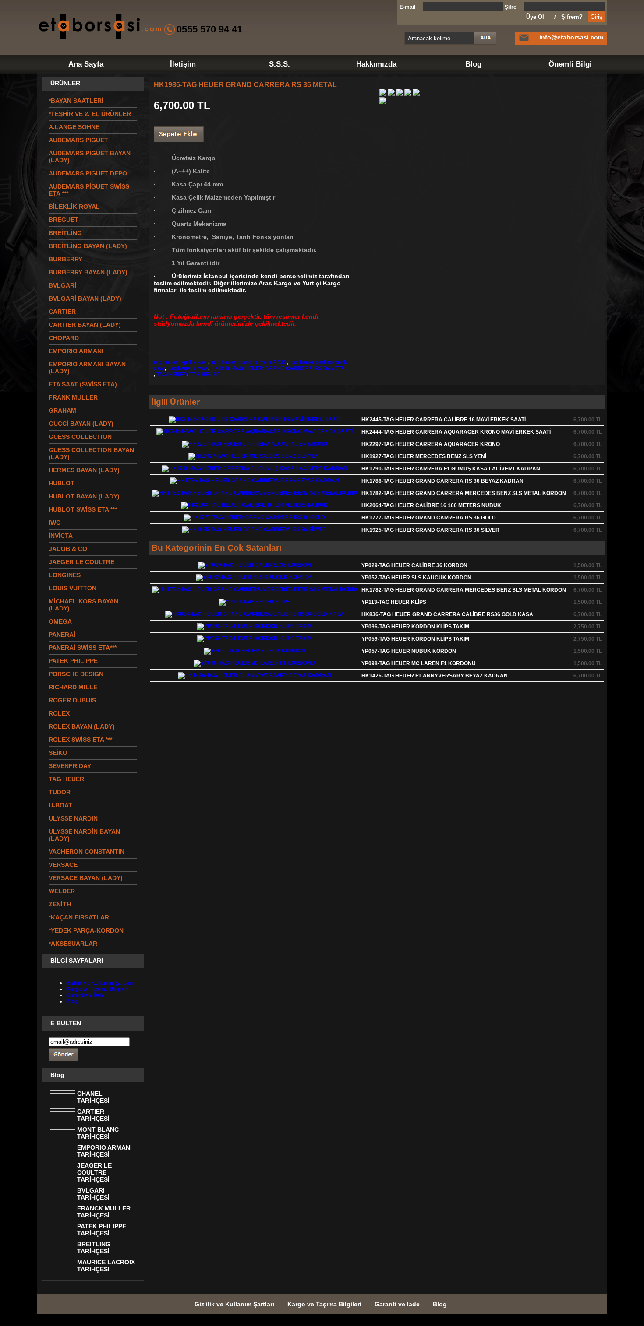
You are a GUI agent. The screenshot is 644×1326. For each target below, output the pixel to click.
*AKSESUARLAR (73, 943)
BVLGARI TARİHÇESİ (93, 1194)
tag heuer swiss (187, 368)
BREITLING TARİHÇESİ (93, 1248)
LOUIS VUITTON (72, 588)
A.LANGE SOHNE (74, 126)
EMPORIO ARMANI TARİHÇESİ (104, 1151)
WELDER (62, 891)
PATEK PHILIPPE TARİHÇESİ (101, 1230)
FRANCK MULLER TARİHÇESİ (104, 1212)
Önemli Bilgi (570, 64)
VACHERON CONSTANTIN (86, 851)
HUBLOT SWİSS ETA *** (83, 509)
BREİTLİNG (65, 232)
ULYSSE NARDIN (73, 818)
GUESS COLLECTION (80, 436)
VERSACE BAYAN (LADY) (86, 877)
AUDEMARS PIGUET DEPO (88, 173)
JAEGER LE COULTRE (81, 561)
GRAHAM (62, 410)
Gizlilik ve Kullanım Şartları (99, 983)
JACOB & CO (68, 548)
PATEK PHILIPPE (73, 660)
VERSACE (63, 864)
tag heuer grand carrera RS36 (249, 362)
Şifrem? (572, 17)
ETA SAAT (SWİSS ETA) (83, 384)
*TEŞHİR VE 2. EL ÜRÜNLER (90, 113)
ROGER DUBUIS (72, 700)
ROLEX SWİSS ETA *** (80, 739)
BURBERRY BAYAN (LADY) (88, 272)
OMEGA (60, 621)
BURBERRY (65, 259)
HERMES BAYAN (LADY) (84, 470)
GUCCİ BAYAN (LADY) (81, 423)
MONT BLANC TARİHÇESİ (98, 1133)
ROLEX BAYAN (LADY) (82, 726)
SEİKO (58, 752)
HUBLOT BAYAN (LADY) (84, 496)
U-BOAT (60, 805)
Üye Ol (535, 17)
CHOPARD (64, 337)
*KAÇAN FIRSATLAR (79, 917)
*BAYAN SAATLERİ (76, 100)
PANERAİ (62, 634)
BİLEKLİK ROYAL (74, 206)
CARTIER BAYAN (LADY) (85, 324)
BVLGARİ (62, 285)
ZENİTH (60, 904)
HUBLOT (61, 483)
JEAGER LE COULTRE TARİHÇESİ (94, 1172)
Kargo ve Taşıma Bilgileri (97, 989)
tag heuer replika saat (181, 362)
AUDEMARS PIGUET (78, 140)
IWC (54, 522)
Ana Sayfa (85, 64)
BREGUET (63, 219)
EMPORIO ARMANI (76, 350)
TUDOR (60, 792)
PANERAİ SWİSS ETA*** (83, 647)
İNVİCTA (61, 535)
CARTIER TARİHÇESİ (93, 1115)
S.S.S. (279, 64)
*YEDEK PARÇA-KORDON (86, 930)
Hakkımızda (376, 64)
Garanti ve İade (85, 995)
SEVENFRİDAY (70, 765)
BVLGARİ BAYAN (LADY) (85, 298)
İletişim (183, 64)
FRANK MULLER (73, 397)
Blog (473, 64)
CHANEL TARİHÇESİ (93, 1097)
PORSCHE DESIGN (76, 673)
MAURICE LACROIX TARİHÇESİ (106, 1266)
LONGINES (65, 575)
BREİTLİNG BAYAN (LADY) (88, 245)
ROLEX (59, 713)
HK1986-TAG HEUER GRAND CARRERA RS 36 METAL (279, 368)
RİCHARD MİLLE (73, 687)
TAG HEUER (171, 375)
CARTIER (62, 311)
